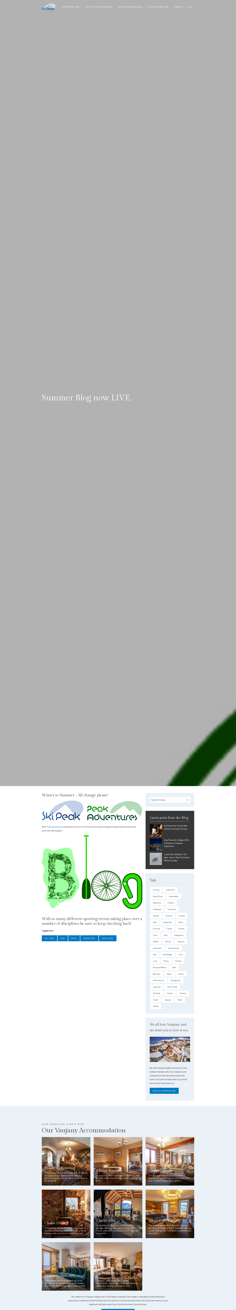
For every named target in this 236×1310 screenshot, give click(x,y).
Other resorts (158, 980)
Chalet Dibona (56, 1223)
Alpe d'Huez (158, 896)
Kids (155, 954)
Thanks (170, 993)
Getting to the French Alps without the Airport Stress (175, 827)
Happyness (178, 935)
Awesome (157, 903)
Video (179, 1000)
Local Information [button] (158, 7)
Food (155, 935)
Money (166, 961)
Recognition (176, 980)
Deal (155, 922)
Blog (189, 7)
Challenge (157, 909)
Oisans (181, 974)
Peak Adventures (54, 826)
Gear (166, 935)
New (174, 967)
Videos (156, 1006)
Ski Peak (156, 993)
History (168, 941)
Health (155, 941)
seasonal (156, 987)
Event (181, 922)
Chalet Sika (105, 1220)
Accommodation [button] (71, 7)
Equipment (167, 922)
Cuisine (156, 915)
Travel (155, 1000)
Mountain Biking (159, 967)
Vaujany (168, 1000)
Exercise (156, 928)
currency (168, 915)
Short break (172, 987)
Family (169, 928)
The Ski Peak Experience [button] (99, 7)
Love (155, 961)
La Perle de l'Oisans (112, 1273)
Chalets (171, 903)
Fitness (181, 928)
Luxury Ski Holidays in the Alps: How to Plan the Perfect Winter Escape (177, 857)
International (173, 948)
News (169, 974)
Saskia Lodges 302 (60, 1276)
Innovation (157, 948)
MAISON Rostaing (60, 1168)
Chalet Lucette (160, 1170)
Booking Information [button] (130, 7)
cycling (182, 915)
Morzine (178, 961)
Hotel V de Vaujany (164, 1220)
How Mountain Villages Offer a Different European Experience (176, 843)
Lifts (181, 954)
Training (182, 993)
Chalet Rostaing (109, 1170)
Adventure (170, 890)
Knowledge (167, 954)
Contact (179, 7)
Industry (181, 941)
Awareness (173, 896)
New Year (156, 974)
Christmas (172, 909)
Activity (156, 890)
